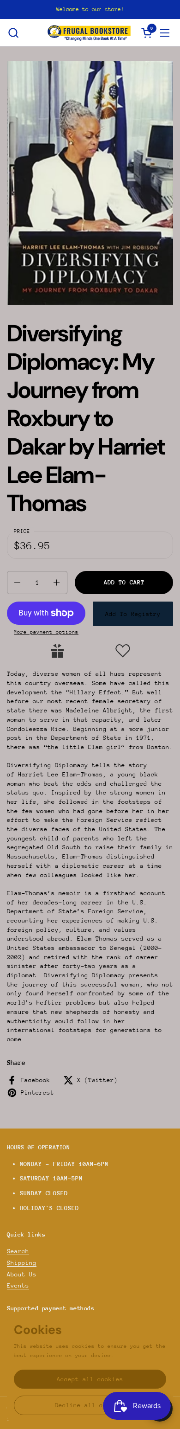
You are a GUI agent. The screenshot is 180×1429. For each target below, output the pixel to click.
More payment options (46, 632)
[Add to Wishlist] (123, 650)
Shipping (21, 1262)
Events (18, 1285)
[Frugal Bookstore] (89, 33)
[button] (13, 32)
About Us (21, 1274)
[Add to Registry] (57, 650)
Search (18, 1251)
